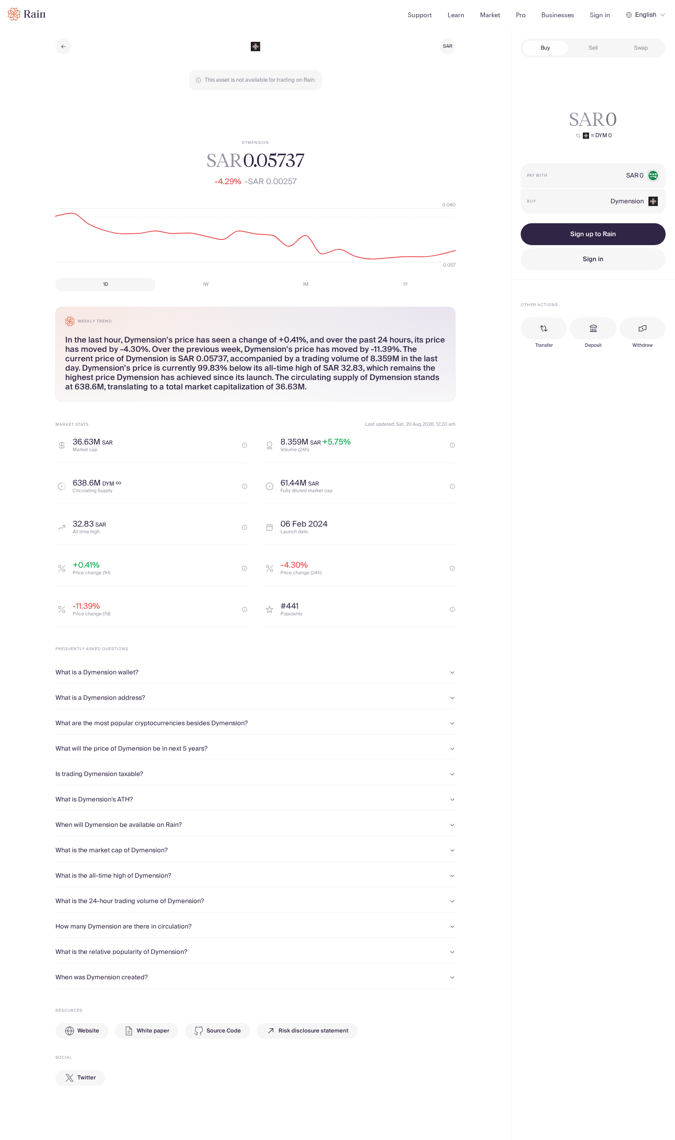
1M (306, 284)
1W (206, 284)
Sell (593, 48)
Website (88, 1031)
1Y (405, 284)
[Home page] (27, 14)
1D (105, 284)
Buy (545, 48)
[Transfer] (544, 328)
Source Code (224, 1031)
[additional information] (244, 445)
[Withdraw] (643, 328)
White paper (153, 1031)
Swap (641, 48)
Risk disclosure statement (313, 1031)
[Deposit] (593, 328)
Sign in (593, 259)
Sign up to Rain (593, 234)
